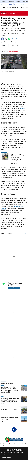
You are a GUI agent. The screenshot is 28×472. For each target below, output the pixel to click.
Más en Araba (7, 383)
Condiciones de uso (19, 452)
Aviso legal (3, 452)
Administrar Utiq (15, 454)
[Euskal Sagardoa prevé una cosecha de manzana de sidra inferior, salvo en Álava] (24, 399)
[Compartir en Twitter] (5, 39)
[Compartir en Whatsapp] (9, 39)
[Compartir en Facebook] (2, 39)
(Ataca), (22, 108)
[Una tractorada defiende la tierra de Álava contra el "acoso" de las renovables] (5, 157)
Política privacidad (10, 452)
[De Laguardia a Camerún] (24, 410)
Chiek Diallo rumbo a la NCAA (8, 13)
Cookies (2, 454)
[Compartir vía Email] (15, 39)
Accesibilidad (7, 454)
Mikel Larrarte (14, 163)
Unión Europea (11, 233)
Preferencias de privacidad (6, 457)
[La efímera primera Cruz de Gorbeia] (24, 419)
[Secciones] (1, 4)
